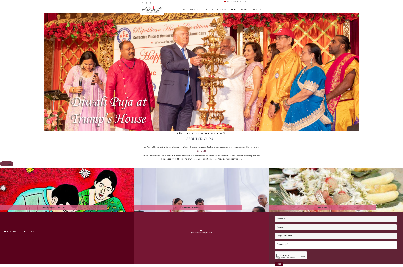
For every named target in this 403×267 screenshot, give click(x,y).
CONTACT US (256, 9)
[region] (201, 72)
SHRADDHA (188, 207)
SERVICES (209, 9)
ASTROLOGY (221, 9)
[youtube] (146, 3)
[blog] (151, 3)
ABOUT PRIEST (195, 9)
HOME (183, 9)
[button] (3, 71)
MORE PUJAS (322, 207)
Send (279, 264)
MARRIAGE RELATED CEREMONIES (53, 207)
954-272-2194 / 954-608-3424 (236, 2)
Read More (7, 164)
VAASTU (233, 9)
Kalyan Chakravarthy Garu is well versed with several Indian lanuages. (201, 133)
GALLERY (244, 9)
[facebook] (142, 3)
